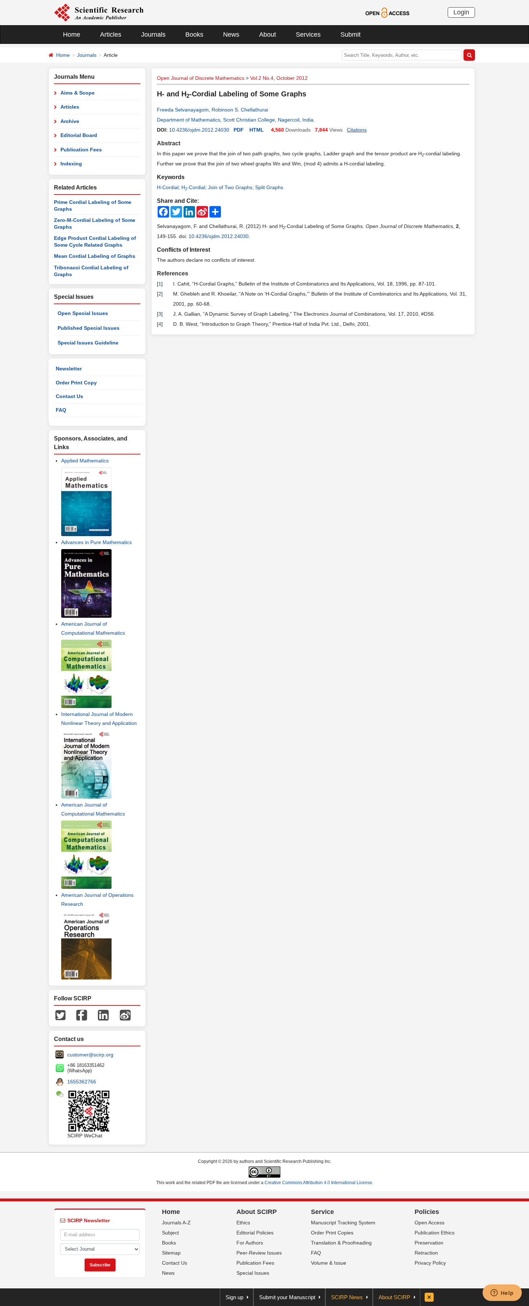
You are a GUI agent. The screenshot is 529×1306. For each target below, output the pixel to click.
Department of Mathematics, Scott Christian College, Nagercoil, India (235, 120)
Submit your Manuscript (287, 1297)
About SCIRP (256, 1211)
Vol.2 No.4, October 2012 (279, 78)
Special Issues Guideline (88, 343)
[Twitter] (60, 1014)
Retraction (426, 1253)
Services (308, 34)
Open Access (429, 1222)
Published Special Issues (88, 328)
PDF (239, 130)
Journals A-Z (176, 1222)
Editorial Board (78, 135)
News (231, 34)
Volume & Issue (328, 1263)
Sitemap (171, 1253)
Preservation (429, 1243)
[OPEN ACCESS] (387, 12)
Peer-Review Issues (259, 1253)
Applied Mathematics (85, 461)
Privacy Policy (430, 1263)
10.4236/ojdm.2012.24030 (199, 130)
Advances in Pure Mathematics (96, 542)
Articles (110, 34)
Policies (427, 1211)
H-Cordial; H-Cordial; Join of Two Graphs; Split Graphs (220, 187)
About (267, 34)
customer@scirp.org (90, 1055)
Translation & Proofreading (341, 1243)
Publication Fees (81, 149)
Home (71, 34)
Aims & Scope (77, 93)
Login (461, 12)
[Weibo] (125, 1014)
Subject (170, 1233)
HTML (256, 130)
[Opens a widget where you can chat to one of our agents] (502, 1293)
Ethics (243, 1222)
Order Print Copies (332, 1233)
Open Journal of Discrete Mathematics (200, 78)
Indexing (71, 163)
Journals (153, 34)
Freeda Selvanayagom (183, 110)
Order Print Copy (76, 382)
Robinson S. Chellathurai (240, 110)
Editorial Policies (254, 1233)
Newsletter (69, 368)
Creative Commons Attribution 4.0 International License (318, 1182)
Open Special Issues (83, 313)
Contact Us (69, 396)
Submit (350, 34)
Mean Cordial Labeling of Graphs (94, 256)
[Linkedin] (103, 1014)
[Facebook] (81, 1014)
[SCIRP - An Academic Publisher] (99, 12)
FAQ (61, 410)
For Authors (249, 1243)
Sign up (234, 1297)
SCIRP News (347, 1297)
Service (322, 1211)
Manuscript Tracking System (343, 1222)
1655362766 (81, 1081)
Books (194, 34)
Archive (69, 121)
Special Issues (252, 1273)
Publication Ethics (435, 1233)
